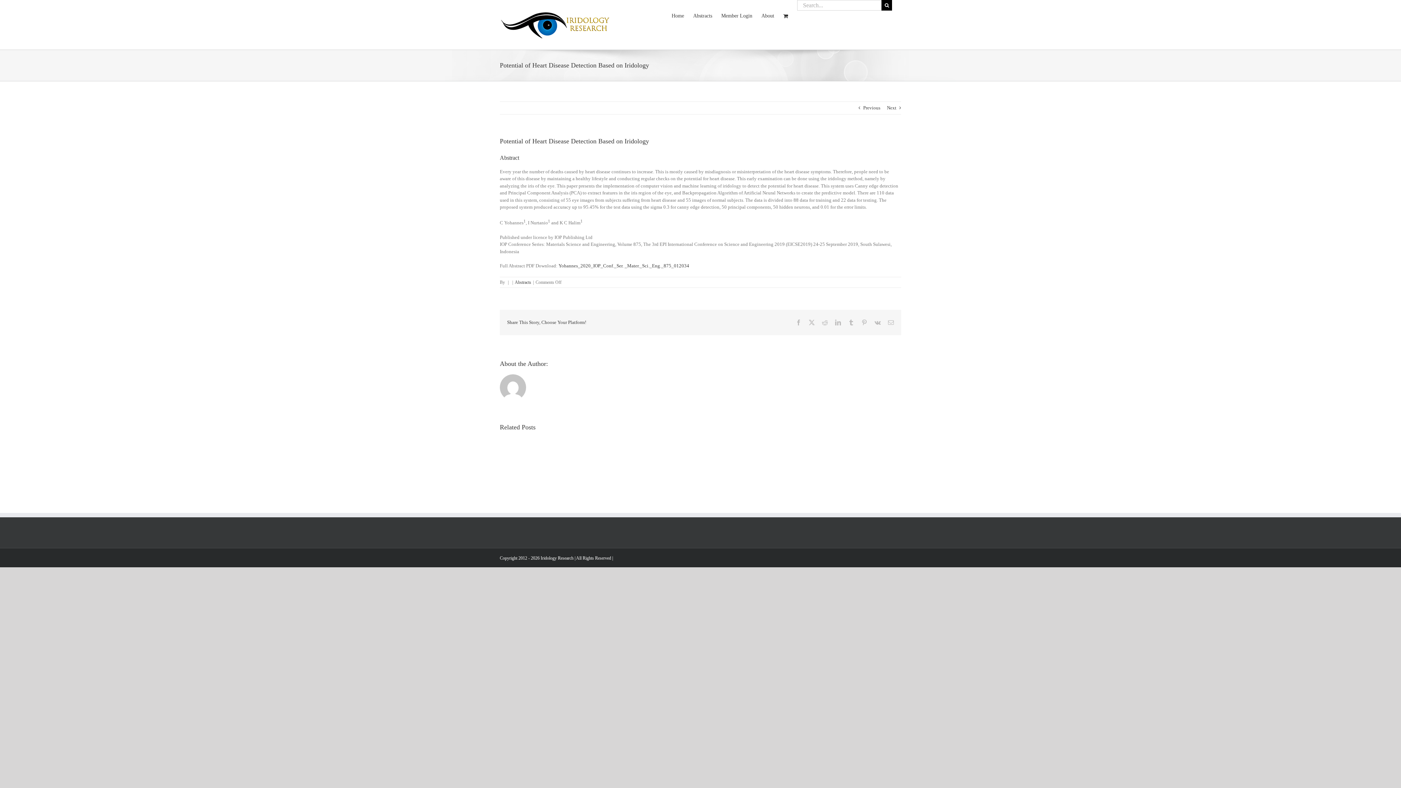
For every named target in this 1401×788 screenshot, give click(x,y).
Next (891, 108)
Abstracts (523, 282)
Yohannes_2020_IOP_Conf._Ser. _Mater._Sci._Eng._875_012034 (624, 266)
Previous (871, 108)
